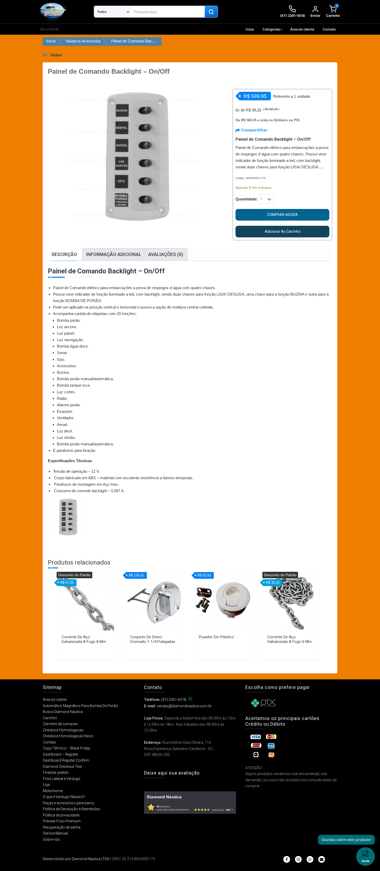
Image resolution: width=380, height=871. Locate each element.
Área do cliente (302, 29)
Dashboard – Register (60, 754)
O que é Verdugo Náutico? (64, 797)
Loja (46, 785)
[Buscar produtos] (211, 12)
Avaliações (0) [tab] (165, 254)
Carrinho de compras (60, 724)
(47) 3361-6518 (173, 699)
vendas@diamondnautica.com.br (184, 706)
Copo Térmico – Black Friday (66, 748)
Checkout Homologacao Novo (68, 736)
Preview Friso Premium (62, 821)
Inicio (250, 29)
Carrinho (50, 718)
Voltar (56, 55)
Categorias (271, 29)
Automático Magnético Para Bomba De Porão (80, 706)
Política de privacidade (61, 815)
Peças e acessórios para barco (68, 803)
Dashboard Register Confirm (66, 760)
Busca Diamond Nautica (63, 712)
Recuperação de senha (61, 827)
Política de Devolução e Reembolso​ (71, 809)
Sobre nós (51, 839)
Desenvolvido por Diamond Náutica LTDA (76, 859)
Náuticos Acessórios (83, 41)
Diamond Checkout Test (62, 766)
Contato (329, 29)
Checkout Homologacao (63, 730)
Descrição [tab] (64, 254)
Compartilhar (253, 130)
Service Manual (55, 833)
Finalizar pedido (56, 772)
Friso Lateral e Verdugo (61, 779)
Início (51, 41)
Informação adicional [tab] (113, 254)
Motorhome (53, 791)
